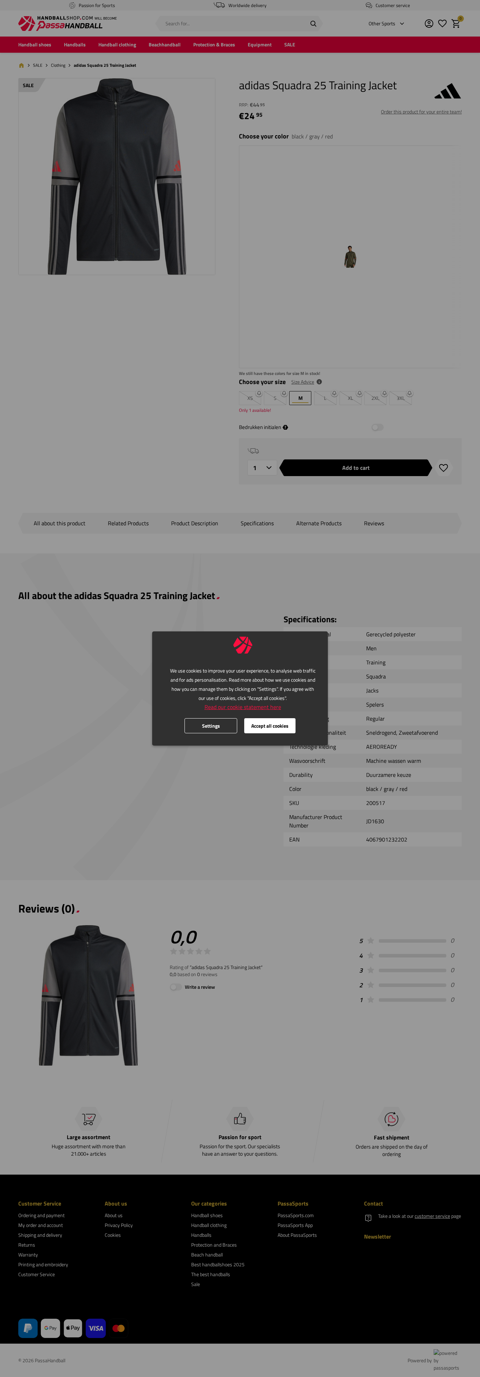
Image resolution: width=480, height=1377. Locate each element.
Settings (211, 725)
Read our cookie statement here (243, 707)
